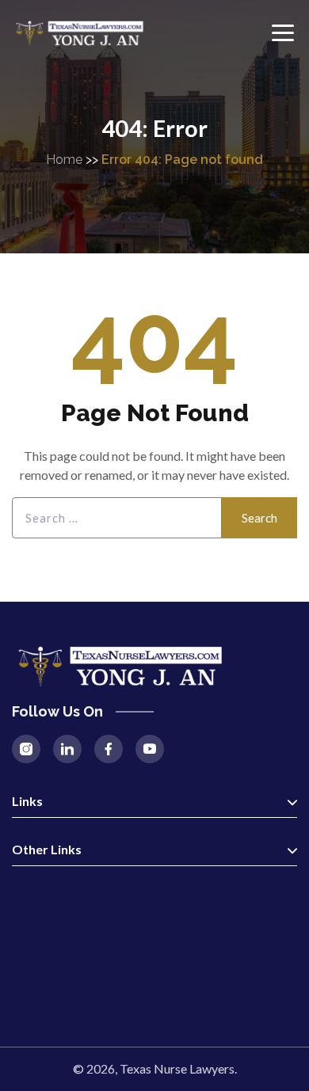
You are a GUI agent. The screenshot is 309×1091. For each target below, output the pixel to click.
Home (64, 159)
